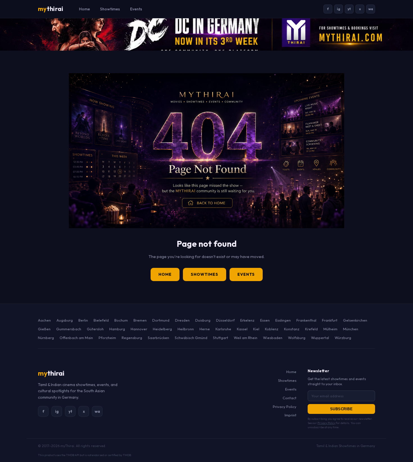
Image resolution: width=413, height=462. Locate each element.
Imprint (290, 415)
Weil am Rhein (245, 337)
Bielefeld (101, 320)
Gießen (44, 329)
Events (136, 9)
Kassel (242, 329)
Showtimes (110, 9)
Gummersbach (68, 329)
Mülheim (330, 329)
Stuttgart (220, 337)
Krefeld (311, 329)
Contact (289, 398)
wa (370, 9)
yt (349, 9)
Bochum (121, 320)
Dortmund (160, 320)
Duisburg (202, 320)
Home (84, 9)
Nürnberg (46, 337)
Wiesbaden (272, 337)
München (350, 329)
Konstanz (291, 329)
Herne (204, 329)
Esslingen (283, 320)
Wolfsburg (296, 337)
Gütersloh (95, 329)
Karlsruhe (223, 329)
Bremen (140, 320)
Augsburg (64, 320)
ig (338, 9)
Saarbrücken (158, 337)
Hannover (139, 329)
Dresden (182, 320)
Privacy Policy (284, 406)
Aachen (44, 320)
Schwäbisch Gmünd (191, 337)
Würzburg (343, 337)
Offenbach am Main (76, 337)
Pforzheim (107, 337)
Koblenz (271, 329)
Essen (265, 320)
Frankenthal (306, 320)
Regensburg (132, 337)
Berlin (83, 320)
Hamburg (117, 329)
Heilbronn (186, 329)
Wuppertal (320, 337)
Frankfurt (329, 320)
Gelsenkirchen (355, 320)
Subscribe (341, 409)
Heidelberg (162, 329)
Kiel (256, 329)
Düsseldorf (225, 320)
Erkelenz (247, 320)
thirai (50, 9)
